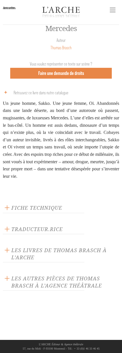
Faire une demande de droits (61, 73)
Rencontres (9, 8)
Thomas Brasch (61, 47)
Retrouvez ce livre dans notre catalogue (41, 92)
